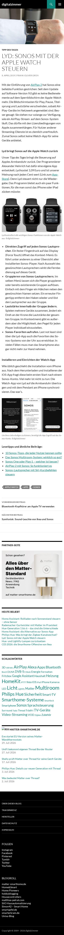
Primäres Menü (59, 4)
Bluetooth (53, 667)
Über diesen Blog (12, 803)
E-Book (28, 672)
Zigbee (38, 715)
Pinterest (7, 856)
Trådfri (29, 710)
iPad (39, 682)
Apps (25, 487)
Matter (30, 688)
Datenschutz (9, 823)
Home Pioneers (10, 890)
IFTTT (23, 682)
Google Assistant (23, 676)
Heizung (52, 676)
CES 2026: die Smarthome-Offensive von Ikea (27, 644)
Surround (7, 710)
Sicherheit (33, 694)
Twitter (6, 862)
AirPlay (20, 666)
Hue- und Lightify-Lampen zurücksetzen (24, 641)
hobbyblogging (10, 893)
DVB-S (19, 671)
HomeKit (11, 681)
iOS (34, 682)
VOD (31, 714)
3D (4, 667)
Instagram (7, 849)
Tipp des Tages (10, 49)
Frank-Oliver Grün (28, 75)
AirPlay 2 (36, 84)
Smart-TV (49, 694)
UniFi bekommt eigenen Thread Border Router (27, 749)
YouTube (6, 865)
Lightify (21, 689)
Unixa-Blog (8, 916)
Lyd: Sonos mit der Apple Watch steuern (24, 637)
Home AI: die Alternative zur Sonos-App (28, 631)
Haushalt (40, 676)
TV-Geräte (42, 710)
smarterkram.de (10, 912)
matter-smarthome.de (25, 729)
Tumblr (6, 859)
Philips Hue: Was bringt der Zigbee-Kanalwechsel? (29, 634)
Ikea (29, 682)
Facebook (7, 853)
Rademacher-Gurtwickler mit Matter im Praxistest (29, 625)
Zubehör (46, 714)
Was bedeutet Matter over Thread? (21, 778)
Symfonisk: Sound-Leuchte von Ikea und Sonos (27, 517)
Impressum (8, 830)
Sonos (36, 487)
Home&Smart (9, 887)
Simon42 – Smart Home (15, 906)
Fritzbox (7, 676)
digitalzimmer (11, 4)
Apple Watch (11, 487)
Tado (15, 710)
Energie (35, 671)
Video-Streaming (14, 714)
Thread (21, 710)
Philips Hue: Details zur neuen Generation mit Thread (31, 768)
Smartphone (9, 705)
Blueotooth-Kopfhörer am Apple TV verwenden (28, 504)
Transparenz (9, 810)
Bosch (4, 672)
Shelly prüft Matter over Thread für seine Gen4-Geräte (32, 758)
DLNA (10, 671)
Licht (12, 688)
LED (4, 688)
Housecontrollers (11, 896)
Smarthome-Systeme (23, 699)
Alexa (32, 667)
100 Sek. (9, 667)
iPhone (45, 682)
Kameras (55, 682)
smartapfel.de (9, 909)
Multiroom (47, 687)
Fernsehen (46, 671)
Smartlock (49, 700)
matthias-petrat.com (13, 900)
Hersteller (8, 816)
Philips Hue (13, 694)
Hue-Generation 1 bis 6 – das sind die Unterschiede (30, 628)
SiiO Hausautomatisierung (16, 903)
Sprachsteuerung (40, 705)
